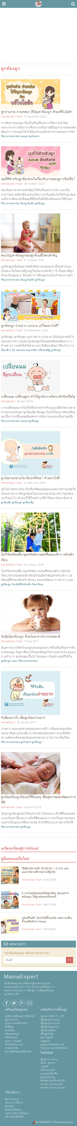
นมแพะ (24, 136)
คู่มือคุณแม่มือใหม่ (15, 859)
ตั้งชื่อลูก (9, 1027)
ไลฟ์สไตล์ (46, 1052)
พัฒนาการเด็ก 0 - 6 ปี (52, 1016)
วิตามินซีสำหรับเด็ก (21, 584)
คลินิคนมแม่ (11, 1037)
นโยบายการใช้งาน (14, 1102)
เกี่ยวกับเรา (12, 1092)
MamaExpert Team (12, 117)
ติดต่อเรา (9, 1106)
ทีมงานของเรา (12, 1099)
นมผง (15, 661)
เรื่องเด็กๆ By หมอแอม (13, 350)
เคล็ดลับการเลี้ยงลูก (53, 1009)
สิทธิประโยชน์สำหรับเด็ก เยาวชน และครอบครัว (52, 1082)
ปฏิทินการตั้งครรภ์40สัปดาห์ (19, 1016)
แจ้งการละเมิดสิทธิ (14, 1117)
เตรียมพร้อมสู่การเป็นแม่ (19, 848)
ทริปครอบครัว (47, 1070)
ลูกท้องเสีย (28, 502)
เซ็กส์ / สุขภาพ (47, 1063)
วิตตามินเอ (37, 584)
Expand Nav (4, 4)
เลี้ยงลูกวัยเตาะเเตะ (50, 1023)
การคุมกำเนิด (11, 1048)
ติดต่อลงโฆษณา (13, 1109)
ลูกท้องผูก (40, 203)
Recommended (10, 136)
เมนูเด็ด (44, 1066)
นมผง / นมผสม (13, 1041)
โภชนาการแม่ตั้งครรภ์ (16, 1023)
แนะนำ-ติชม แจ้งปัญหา (17, 1113)
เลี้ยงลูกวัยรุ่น (47, 1034)
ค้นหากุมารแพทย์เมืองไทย (53, 1048)
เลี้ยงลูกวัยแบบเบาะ (50, 1020)
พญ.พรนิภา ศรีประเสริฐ (38, 350)
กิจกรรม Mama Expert (53, 1087)
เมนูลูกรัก (45, 1041)
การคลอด (10, 1030)
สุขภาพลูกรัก (46, 1037)
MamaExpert (38, 4)
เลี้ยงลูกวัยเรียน (48, 1030)
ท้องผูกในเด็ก (27, 203)
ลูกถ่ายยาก (34, 136)
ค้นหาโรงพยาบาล (14, 1044)
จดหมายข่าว (17, 944)
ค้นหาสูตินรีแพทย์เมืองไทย (18, 1051)
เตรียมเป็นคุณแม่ (16, 1009)
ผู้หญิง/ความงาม (49, 1059)
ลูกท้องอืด (6, 502)
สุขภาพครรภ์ (11, 1020)
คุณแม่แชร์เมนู (47, 1077)
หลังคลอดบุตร (12, 1034)
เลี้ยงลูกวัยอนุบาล (49, 1027)
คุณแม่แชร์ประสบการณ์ (52, 1044)
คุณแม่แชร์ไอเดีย (48, 1073)
